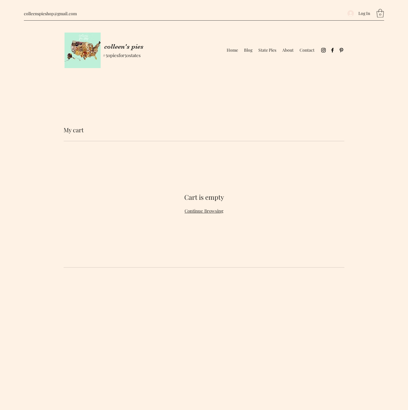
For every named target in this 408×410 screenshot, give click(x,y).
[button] (380, 13)
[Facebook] (332, 50)
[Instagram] (323, 50)
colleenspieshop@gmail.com (50, 13)
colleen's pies (123, 46)
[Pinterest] (341, 50)
